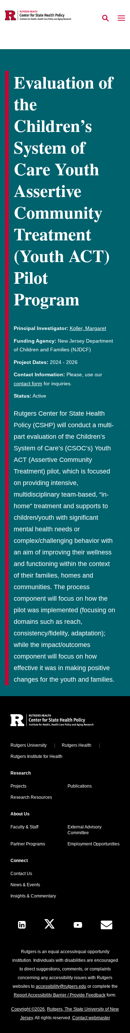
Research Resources (31, 797)
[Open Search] (105, 18)
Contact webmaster (91, 1017)
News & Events (25, 884)
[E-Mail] (106, 925)
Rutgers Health (76, 745)
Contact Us (21, 873)
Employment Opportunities (94, 843)
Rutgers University (28, 745)
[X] (49, 924)
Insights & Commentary (33, 896)
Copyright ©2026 (28, 1009)
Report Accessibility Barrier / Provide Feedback (59, 995)
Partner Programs (27, 843)
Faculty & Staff (24, 827)
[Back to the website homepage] (38, 15)
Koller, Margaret (88, 328)
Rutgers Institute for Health (36, 756)
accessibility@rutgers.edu (61, 986)
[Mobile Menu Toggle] (121, 18)
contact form (28, 383)
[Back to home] (59, 721)
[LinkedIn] (22, 925)
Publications (80, 786)
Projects (18, 786)
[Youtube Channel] (78, 925)
